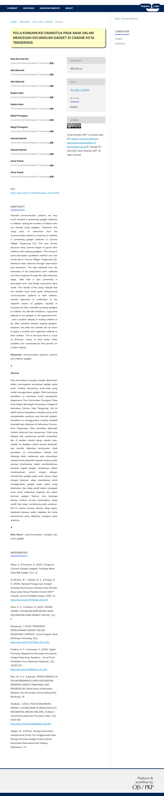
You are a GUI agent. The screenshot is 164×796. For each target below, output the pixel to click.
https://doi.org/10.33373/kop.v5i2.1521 (30, 642)
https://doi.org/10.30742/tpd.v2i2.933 (29, 600)
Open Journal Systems (126, 18)
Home (14, 21)
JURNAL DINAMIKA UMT (17, 2)
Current (12, 8)
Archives (28, 8)
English (118, 38)
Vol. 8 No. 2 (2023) (42, 21)
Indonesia (120, 43)
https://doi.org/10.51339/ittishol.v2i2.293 (31, 724)
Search (152, 8)
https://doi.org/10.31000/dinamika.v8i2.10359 (35, 193)
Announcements (50, 8)
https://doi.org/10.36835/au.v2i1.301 (29, 669)
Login (156, 6)
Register (145, 6)
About (69, 8)
